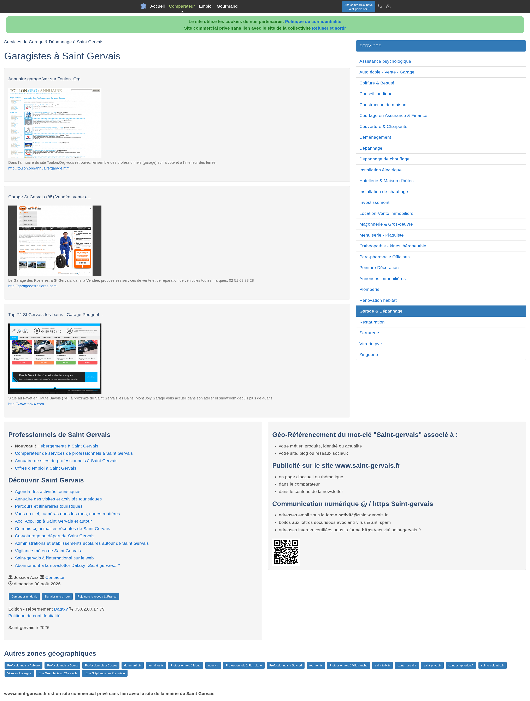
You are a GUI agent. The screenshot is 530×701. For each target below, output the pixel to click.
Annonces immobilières (382, 278)
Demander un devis (24, 596)
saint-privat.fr (432, 665)
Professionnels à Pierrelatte (244, 665)
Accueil (157, 6)
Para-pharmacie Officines (384, 256)
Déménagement (375, 137)
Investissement (374, 202)
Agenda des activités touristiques (48, 491)
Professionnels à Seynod (285, 665)
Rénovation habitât (378, 300)
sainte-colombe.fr (492, 665)
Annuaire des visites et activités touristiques (58, 499)
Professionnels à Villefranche (348, 665)
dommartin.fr (132, 665)
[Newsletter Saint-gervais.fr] (380, 6)
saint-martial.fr (407, 665)
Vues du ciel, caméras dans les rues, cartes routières (67, 513)
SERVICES (370, 45)
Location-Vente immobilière (386, 213)
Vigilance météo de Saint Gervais (48, 550)
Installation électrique (380, 169)
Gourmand (227, 6)
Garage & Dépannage (380, 311)
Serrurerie (369, 332)
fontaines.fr (155, 665)
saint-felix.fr (382, 665)
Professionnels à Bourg (62, 665)
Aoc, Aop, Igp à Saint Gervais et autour (53, 521)
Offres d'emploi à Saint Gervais (45, 468)
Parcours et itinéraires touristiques (49, 506)
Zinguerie (368, 354)
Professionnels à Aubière (23, 665)
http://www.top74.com (26, 404)
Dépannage (370, 148)
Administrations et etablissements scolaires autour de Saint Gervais (82, 543)
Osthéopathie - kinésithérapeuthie (392, 245)
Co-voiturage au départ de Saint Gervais (55, 535)
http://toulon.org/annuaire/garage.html (39, 168)
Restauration (372, 322)
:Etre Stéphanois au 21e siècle (105, 673)
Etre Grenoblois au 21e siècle (58, 673)
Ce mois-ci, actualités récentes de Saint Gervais (62, 528)
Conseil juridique (376, 93)
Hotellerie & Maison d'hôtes (386, 180)
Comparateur (182, 6)
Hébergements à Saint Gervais (67, 446)
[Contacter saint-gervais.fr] (388, 6)
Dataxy (61, 609)
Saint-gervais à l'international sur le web (54, 558)
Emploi (206, 6)
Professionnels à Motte (186, 665)
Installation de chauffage (383, 191)
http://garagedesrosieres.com (32, 286)
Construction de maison (382, 104)
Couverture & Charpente (383, 126)
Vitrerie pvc (370, 343)
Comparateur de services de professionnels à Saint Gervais (74, 453)
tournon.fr (315, 665)
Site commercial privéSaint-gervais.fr (358, 7)
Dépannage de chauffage (384, 158)
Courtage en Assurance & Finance (393, 115)
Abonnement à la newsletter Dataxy (67, 565)
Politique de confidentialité (313, 21)
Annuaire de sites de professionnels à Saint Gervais (66, 460)
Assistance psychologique (385, 61)
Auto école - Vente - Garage (386, 72)
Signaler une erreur (57, 596)
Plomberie (369, 289)
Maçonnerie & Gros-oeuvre (386, 224)
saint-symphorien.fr (461, 665)
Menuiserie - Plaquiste (381, 235)
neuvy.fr (213, 665)
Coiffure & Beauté (376, 83)
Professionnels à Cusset (101, 665)
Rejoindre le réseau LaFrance (97, 596)
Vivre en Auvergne (19, 673)
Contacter (55, 577)
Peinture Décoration (379, 267)
